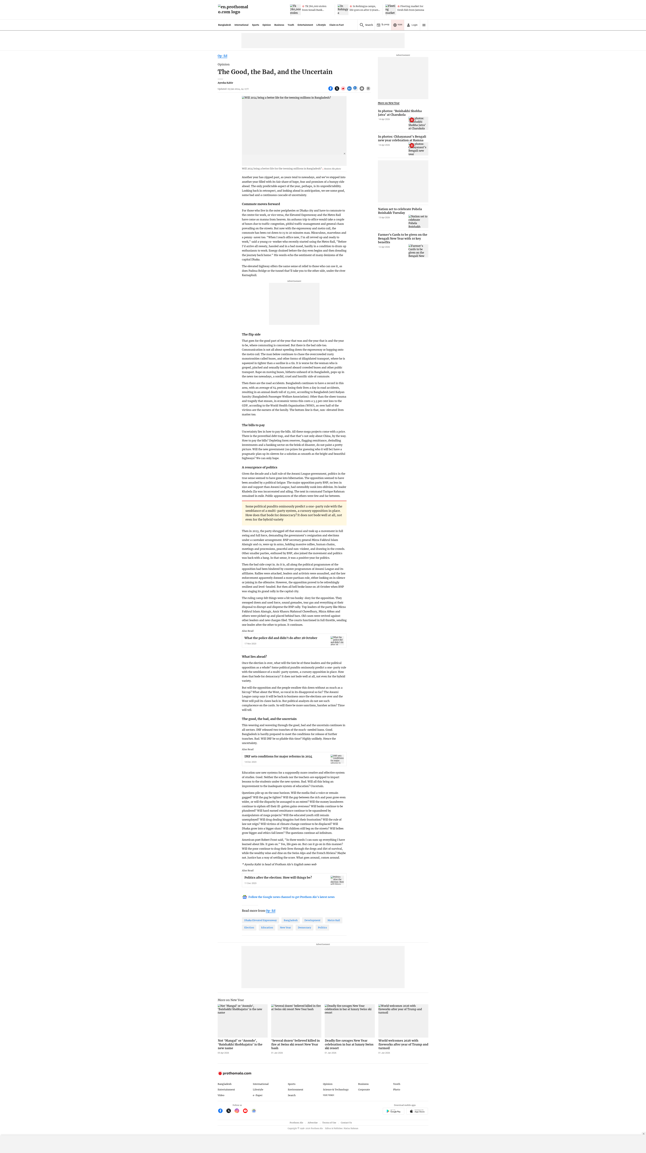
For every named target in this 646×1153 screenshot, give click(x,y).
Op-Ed (222, 56)
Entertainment (305, 25)
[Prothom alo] (234, 9)
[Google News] (254, 1111)
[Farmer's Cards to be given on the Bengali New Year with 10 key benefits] (418, 250)
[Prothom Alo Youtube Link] (247, 1111)
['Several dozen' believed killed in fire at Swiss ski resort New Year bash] (296, 1021)
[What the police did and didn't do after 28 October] (337, 640)
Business (279, 25)
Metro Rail (334, 920)
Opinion (266, 25)
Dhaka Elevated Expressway (260, 920)
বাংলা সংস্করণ (328, 1095)
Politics (322, 927)
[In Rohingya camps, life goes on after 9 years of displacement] (343, 9)
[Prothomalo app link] (393, 1111)
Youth (291, 25)
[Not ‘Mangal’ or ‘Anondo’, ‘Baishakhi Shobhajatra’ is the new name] (243, 1021)
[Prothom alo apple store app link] (417, 1111)
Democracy (304, 927)
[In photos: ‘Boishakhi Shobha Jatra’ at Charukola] (418, 123)
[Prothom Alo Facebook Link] (222, 1111)
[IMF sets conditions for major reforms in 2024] (337, 759)
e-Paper (257, 1095)
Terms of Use (329, 1122)
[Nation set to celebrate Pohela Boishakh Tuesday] (418, 221)
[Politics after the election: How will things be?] (337, 880)
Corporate (364, 1089)
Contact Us (346, 1122)
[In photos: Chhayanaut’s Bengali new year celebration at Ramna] (418, 149)
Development (312, 920)
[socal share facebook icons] (331, 90)
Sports (255, 25)
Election (249, 927)
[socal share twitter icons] (337, 90)
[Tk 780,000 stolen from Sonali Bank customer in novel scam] (295, 9)
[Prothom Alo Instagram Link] (238, 1111)
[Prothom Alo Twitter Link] (230, 1111)
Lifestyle (321, 25)
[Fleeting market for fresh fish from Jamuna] (390, 9)
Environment (295, 1089)
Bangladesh (224, 25)
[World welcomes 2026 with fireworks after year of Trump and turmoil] (403, 1021)
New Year (285, 927)
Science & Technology (336, 1089)
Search (292, 1095)
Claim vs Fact (336, 25)
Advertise (313, 1122)
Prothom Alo (296, 1122)
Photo (396, 1089)
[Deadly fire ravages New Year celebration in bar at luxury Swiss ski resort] (350, 1021)
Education (267, 927)
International (241, 25)
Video (221, 1095)
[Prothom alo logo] (234, 1074)
